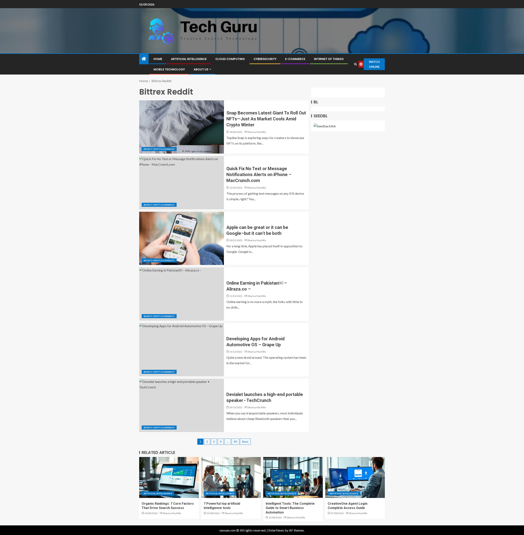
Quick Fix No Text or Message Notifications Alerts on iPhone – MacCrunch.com (258, 174)
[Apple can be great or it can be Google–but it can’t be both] (181, 238)
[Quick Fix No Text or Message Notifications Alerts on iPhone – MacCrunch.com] (181, 182)
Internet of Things (329, 59)
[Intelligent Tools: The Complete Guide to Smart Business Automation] (293, 477)
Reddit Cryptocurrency (159, 149)
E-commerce (295, 59)
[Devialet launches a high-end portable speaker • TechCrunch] (181, 405)
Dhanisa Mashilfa (256, 131)
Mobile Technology (169, 69)
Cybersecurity (265, 59)
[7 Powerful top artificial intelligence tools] (231, 477)
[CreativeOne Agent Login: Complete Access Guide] (355, 477)
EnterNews (276, 530)
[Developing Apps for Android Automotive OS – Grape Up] (181, 349)
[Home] (144, 59)
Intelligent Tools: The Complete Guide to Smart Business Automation (290, 508)
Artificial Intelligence (189, 59)
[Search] (355, 64)
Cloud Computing (230, 59)
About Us (201, 69)
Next (245, 441)
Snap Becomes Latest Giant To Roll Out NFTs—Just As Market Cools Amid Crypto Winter (266, 119)
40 (235, 441)
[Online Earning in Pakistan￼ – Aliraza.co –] (181, 294)
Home (158, 59)
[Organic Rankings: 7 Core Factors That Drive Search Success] (169, 477)
